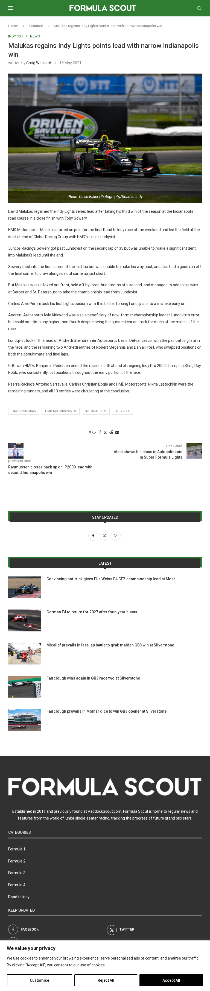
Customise (39, 980)
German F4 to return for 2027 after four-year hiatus (91, 612)
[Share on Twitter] (105, 432)
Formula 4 (16, 885)
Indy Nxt (122, 411)
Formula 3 (16, 873)
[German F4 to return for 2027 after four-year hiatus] (24, 620)
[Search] (199, 8)
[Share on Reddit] (111, 432)
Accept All (171, 980)
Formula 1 (16, 849)
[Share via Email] (117, 432)
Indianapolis (95, 411)
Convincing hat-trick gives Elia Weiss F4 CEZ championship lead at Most (110, 579)
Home (13, 26)
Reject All (106, 980)
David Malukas (24, 411)
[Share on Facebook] (100, 432)
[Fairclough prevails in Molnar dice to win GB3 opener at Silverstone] (24, 720)
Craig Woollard (38, 63)
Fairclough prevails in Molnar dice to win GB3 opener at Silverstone (106, 711)
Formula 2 (16, 861)
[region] (105, 965)
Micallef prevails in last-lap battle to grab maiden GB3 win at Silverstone (110, 645)
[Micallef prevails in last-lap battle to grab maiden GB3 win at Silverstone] (24, 653)
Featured (36, 26)
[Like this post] (94, 432)
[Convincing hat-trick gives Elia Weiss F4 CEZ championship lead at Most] (24, 587)
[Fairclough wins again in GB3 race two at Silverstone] (24, 687)
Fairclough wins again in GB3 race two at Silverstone (93, 678)
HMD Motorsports (60, 411)
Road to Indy (19, 897)
